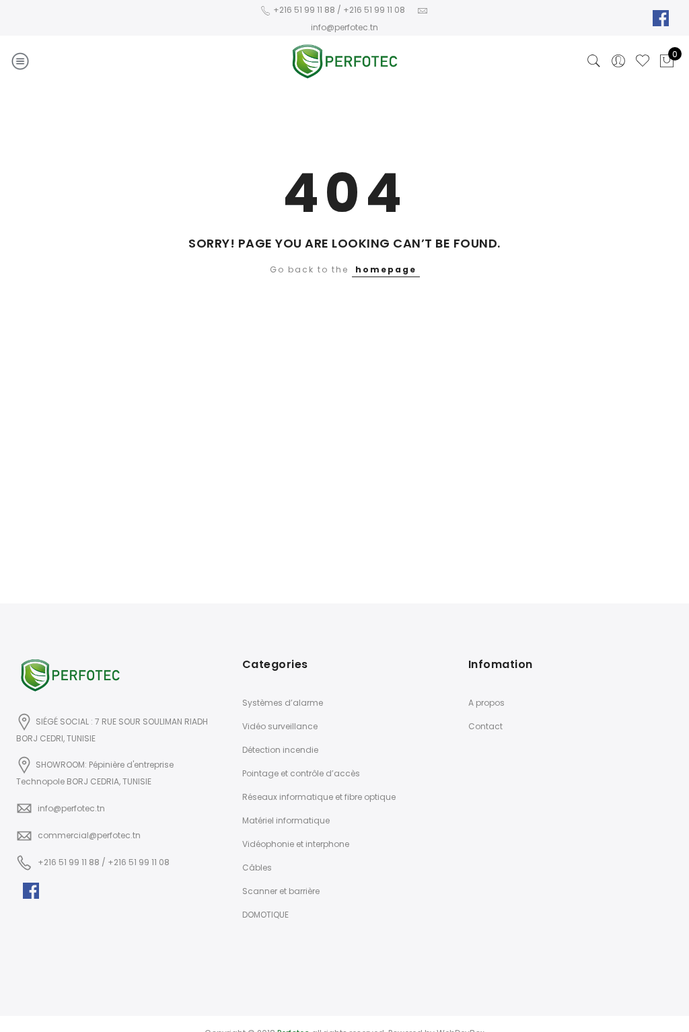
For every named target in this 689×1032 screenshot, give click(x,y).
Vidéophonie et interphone (295, 844)
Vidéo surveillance (280, 726)
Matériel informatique (286, 820)
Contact (485, 726)
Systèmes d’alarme (282, 702)
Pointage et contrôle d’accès (301, 773)
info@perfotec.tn (71, 808)
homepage (385, 269)
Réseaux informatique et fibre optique (319, 797)
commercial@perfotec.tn (89, 835)
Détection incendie (280, 749)
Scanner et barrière (281, 891)
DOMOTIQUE (265, 914)
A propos (486, 702)
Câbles (257, 867)
